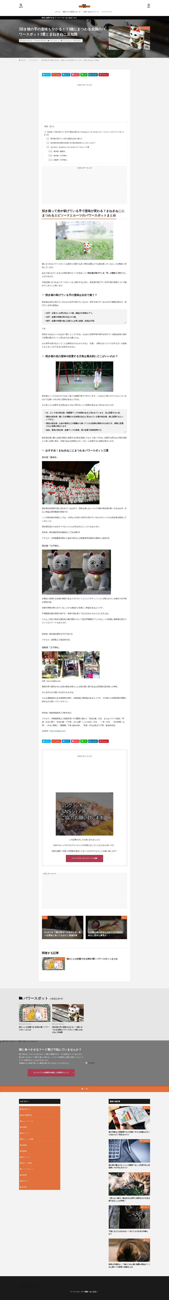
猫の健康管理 (27, 1115)
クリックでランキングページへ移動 (84, 858)
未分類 (24, 1187)
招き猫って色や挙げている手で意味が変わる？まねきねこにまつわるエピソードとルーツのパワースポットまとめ (84, 133)
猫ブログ (25, 1181)
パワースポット (54, 40)
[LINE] (84, 74)
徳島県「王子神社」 (58, 160)
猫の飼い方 (26, 1109)
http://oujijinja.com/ (58, 731)
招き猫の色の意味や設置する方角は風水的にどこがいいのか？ (71, 143)
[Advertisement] (84, 102)
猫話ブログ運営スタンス (71, 12)
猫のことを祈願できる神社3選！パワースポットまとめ (92, 958)
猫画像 (24, 1145)
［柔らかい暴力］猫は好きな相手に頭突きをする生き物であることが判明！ (129, 1199)
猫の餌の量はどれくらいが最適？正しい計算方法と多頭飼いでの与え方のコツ (129, 1166)
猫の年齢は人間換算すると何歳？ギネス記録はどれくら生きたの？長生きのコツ (129, 1133)
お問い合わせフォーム (91, 12)
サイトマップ (107, 12)
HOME (23, 60)
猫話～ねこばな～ (91, 1292)
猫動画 (24, 1151)
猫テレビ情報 (27, 1163)
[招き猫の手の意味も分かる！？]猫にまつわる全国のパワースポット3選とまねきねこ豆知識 (70, 60)
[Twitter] (46, 74)
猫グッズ (25, 1133)
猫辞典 (24, 1175)
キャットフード (27, 1121)
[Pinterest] (104, 74)
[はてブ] (66, 74)
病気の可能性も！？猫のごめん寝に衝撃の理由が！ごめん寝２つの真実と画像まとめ (129, 1265)
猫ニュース (26, 1157)
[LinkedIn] (93, 74)
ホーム (57, 12)
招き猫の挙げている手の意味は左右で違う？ (65, 139)
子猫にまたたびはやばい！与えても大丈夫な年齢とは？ (128, 1232)
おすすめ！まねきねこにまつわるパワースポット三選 (68, 147)
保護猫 (24, 1127)
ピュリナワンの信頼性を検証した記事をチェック (51, 1072)
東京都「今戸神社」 (58, 156)
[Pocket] (75, 74)
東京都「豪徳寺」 (58, 151)
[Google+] (56, 74)
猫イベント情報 (27, 1139)
